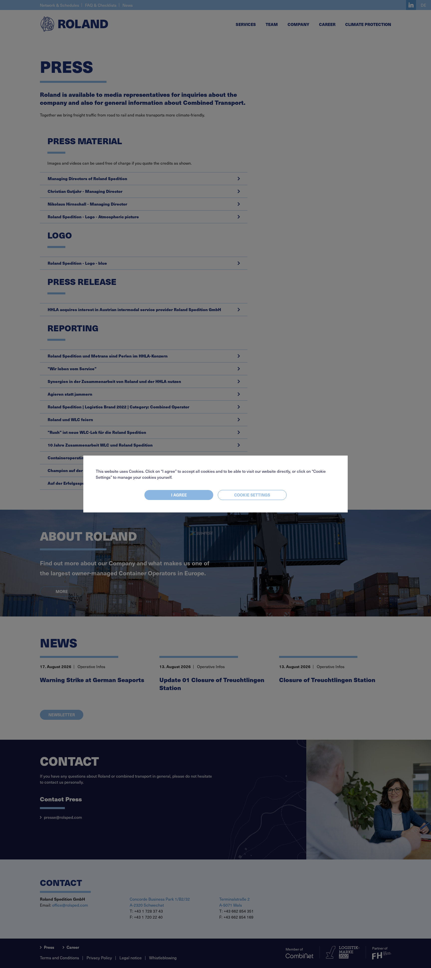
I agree (179, 494)
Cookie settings (252, 494)
